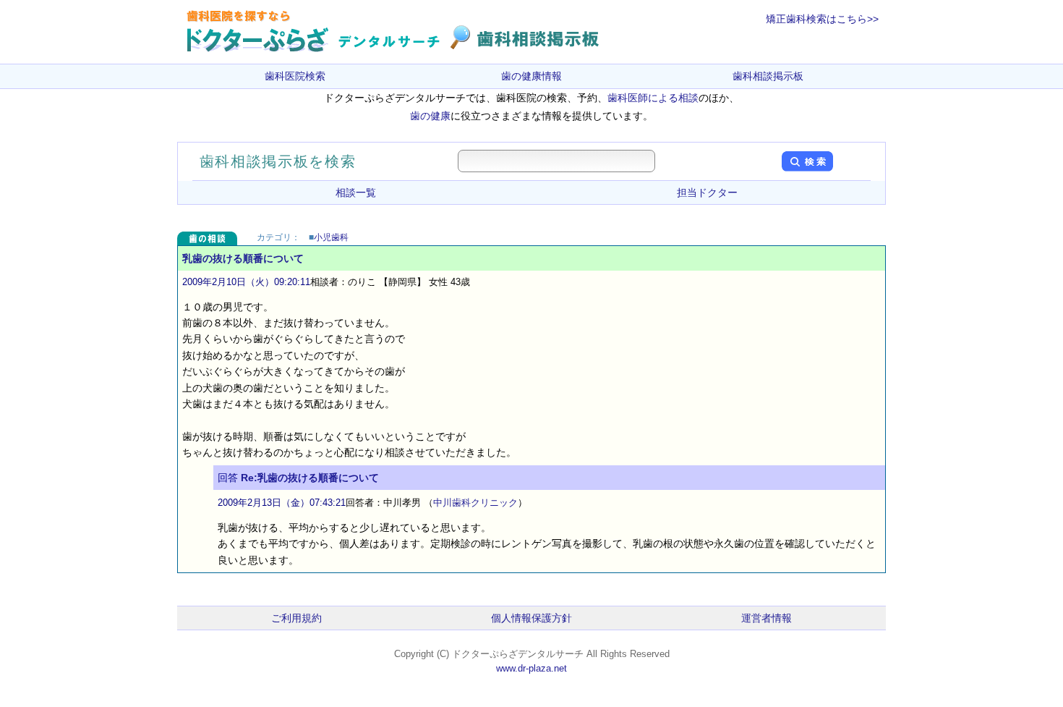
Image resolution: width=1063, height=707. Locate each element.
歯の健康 (430, 116)
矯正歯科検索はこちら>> (822, 19)
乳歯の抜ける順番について (243, 258)
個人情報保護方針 (531, 618)
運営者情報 (766, 618)
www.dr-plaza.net (531, 668)
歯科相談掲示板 (768, 76)
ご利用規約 (296, 618)
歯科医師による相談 (653, 97)
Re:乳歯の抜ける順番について (310, 477)
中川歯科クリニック (475, 502)
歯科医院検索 (295, 76)
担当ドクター (707, 192)
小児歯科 (331, 237)
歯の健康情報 (531, 76)
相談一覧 (356, 192)
